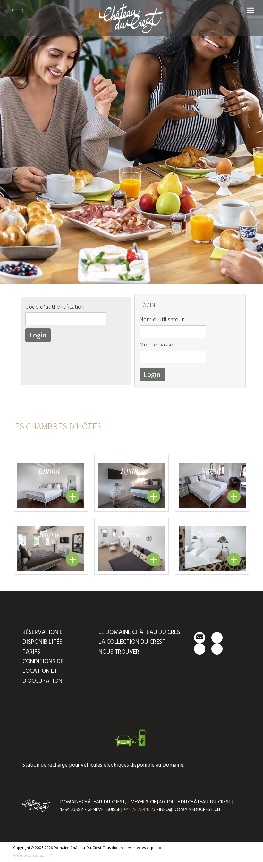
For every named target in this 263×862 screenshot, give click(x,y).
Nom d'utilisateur (162, 319)
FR (10, 10)
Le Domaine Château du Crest (140, 632)
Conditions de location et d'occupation (43, 671)
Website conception (30, 855)
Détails (72, 496)
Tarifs (31, 652)
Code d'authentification (54, 306)
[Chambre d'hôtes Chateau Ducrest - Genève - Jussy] (132, 29)
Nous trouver (118, 652)
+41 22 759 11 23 (139, 810)
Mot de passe (156, 344)
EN (36, 10)
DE (23, 10)
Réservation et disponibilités (44, 637)
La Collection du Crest (131, 642)
